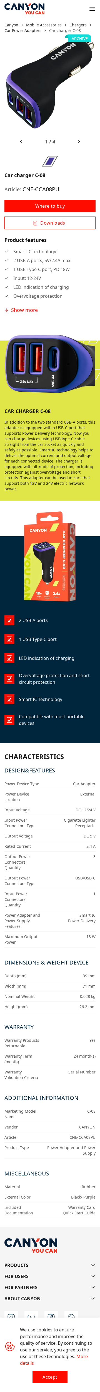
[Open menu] (92, 9)
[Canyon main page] (24, 8)
